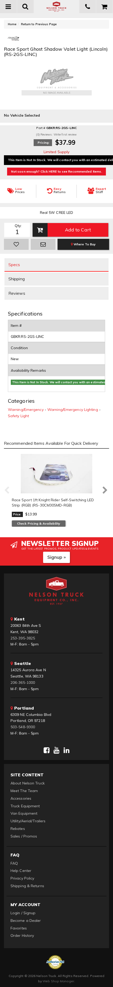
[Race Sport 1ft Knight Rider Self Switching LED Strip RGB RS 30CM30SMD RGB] (56, 473)
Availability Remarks (28, 370)
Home (12, 24)
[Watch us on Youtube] (56, 750)
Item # (16, 325)
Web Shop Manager (58, 981)
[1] (16, 244)
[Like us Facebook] (46, 750)
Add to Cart (78, 230)
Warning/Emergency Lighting (72, 409)
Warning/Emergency (26, 409)
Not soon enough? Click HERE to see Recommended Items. (56, 171)
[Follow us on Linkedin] (66, 750)
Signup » (56, 557)
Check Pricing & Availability (38, 523)
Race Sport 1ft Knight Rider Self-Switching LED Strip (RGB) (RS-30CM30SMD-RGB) (53, 503)
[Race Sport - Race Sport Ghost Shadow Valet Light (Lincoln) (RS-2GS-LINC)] (13, 40)
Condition (19, 347)
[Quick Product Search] (25, 6)
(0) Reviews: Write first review (56, 134)
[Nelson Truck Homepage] (56, 6)
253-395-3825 (23, 638)
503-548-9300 (23, 727)
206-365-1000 (23, 682)
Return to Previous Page (39, 24)
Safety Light (18, 416)
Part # (40, 128)
